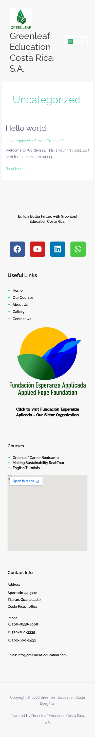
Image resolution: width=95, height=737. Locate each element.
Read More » (16, 168)
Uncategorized (18, 141)
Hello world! (27, 128)
